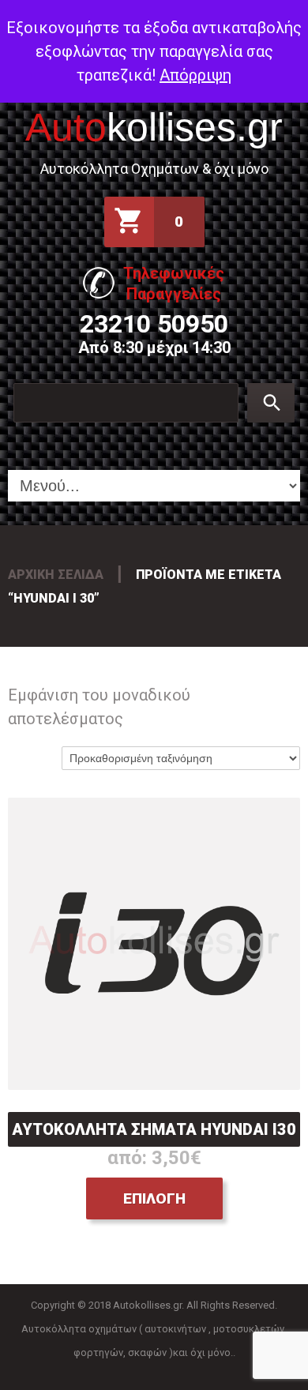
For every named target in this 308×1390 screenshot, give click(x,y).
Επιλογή (154, 1198)
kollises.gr (154, 127)
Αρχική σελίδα (55, 574)
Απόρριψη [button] (195, 75)
